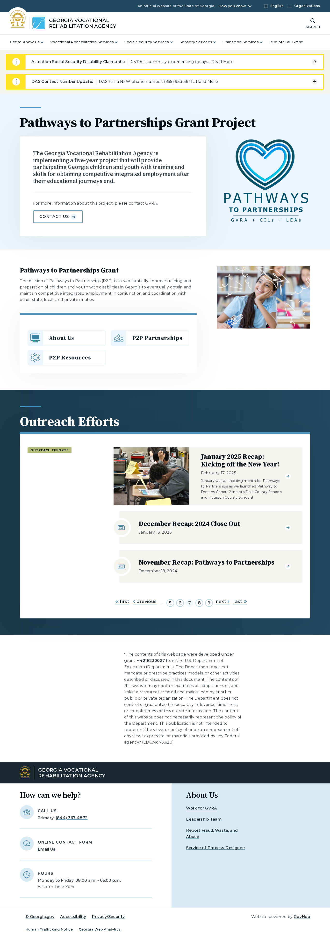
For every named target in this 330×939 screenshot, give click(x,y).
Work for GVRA (201, 808)
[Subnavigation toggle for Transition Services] (264, 42)
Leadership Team (204, 819)
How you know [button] (232, 6)
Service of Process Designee (215, 848)
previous (146, 601)
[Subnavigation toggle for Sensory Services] (217, 42)
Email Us (47, 849)
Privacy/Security (108, 916)
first (124, 601)
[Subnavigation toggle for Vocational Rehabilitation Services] (119, 42)
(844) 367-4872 (71, 818)
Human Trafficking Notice (49, 929)
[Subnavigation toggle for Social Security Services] (174, 42)
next (221, 601)
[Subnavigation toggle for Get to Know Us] (45, 42)
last (237, 601)
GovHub (302, 916)
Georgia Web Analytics (100, 929)
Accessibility (73, 916)
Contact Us (54, 216)
